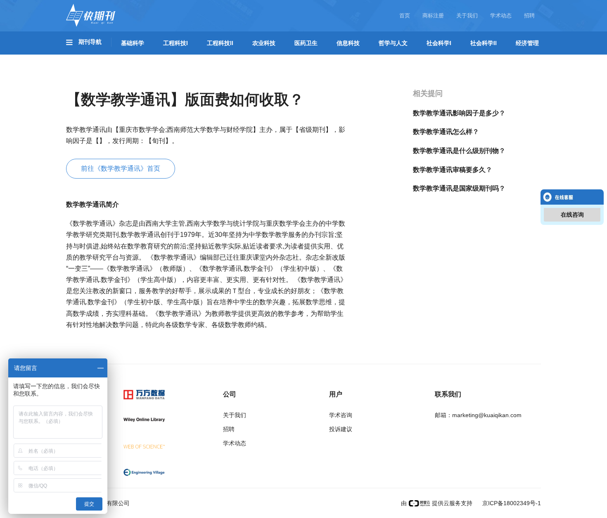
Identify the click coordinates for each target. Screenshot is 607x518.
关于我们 (467, 15)
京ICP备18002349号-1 (511, 503)
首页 (404, 15)
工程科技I (175, 43)
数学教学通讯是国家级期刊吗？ (459, 188)
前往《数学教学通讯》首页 (120, 168)
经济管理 (527, 43)
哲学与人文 (393, 43)
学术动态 (501, 15)
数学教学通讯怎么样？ (446, 131)
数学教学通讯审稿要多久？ (452, 169)
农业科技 (263, 43)
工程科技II (220, 43)
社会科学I (439, 43)
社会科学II (483, 43)
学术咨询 (340, 415)
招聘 (529, 15)
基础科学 (132, 43)
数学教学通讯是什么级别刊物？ (459, 150)
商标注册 (433, 15)
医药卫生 (306, 43)
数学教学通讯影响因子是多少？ (459, 113)
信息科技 (348, 43)
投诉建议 (340, 429)
